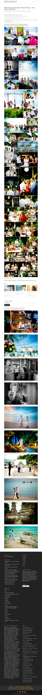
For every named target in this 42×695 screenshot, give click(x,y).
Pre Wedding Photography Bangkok (28, 659)
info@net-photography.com (15, 22)
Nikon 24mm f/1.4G (25, 646)
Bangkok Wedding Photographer (27, 630)
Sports (6, 612)
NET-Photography (8, 11)
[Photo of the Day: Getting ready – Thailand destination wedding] (21, 380)
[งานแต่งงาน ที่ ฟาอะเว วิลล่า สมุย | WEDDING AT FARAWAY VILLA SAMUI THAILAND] (32, 288)
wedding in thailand (34, 676)
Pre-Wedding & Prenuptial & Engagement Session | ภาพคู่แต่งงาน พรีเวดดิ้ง (30, 657)
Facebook (15, 278)
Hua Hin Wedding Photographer (27, 643)
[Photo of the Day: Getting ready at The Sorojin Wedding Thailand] (21, 404)
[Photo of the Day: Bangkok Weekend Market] (21, 332)
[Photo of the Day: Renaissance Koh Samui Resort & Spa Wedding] (21, 476)
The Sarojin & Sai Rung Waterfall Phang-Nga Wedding (16, 429)
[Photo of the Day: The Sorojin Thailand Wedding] (21, 428)
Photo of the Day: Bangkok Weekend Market (14, 309)
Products (6, 611)
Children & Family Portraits (9, 592)
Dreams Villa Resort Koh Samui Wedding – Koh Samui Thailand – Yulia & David (9, 292)
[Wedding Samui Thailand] (21, 288)
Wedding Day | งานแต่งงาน (27, 676)
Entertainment (7, 597)
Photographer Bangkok (26, 651)
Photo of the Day (8, 603)
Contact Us (12, 686)
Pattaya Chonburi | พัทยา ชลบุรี (27, 649)
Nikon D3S (30, 648)
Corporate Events (8, 595)
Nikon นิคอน (35, 648)
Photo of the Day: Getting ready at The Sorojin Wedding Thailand (18, 381)
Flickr (19, 278)
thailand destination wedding (27, 665)
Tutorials (6, 617)
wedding (30, 675)
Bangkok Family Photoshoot (9, 582)
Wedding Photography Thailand (27, 681)
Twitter (24, 562)
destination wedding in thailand (27, 638)
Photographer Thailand (33, 651)
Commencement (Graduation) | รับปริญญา (12, 594)
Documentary (35, 638)
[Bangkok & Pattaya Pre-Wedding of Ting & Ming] (21, 548)
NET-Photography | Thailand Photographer (21, 693)
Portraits (6, 605)
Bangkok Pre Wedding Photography (28, 628)
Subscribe (7, 305)
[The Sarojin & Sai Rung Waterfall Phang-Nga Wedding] (21, 452)
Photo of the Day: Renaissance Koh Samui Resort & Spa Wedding (18, 453)
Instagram (6, 600)
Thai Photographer (25, 675)
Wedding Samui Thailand (20, 291)
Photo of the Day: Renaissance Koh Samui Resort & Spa (16, 477)
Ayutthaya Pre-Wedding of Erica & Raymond (13, 501)
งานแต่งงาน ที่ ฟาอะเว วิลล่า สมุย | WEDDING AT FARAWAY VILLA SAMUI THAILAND (32, 292)
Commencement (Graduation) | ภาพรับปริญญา (29, 635)
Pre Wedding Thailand (26, 662)
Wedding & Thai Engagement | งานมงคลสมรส (23, 11)
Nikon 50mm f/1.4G (32, 646)
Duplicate (24, 640)
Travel (6, 615)
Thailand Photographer (26, 667)
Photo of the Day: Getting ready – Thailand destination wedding (18, 357)
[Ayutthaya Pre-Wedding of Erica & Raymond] (21, 524)
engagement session (29, 640)
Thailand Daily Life (8, 614)
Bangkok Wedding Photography (27, 632)
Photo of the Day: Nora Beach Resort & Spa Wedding (15, 333)
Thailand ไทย (32, 673)
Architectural (7, 589)
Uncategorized (7, 618)
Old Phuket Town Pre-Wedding (10, 578)
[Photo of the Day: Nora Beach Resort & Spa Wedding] (21, 356)
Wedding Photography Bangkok (27, 680)
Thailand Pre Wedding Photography (28, 668)
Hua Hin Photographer (26, 641)
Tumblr (22, 17)
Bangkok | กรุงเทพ (25, 633)
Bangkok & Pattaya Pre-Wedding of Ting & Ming (14, 525)
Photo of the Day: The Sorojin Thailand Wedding (14, 405)
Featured (13, 11)
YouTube (24, 561)
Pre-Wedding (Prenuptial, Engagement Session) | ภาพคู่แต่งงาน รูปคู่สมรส (20, 687)
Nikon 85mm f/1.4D (25, 648)
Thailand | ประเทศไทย (26, 673)
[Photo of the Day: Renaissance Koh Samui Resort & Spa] (21, 500)
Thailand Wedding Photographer (27, 670)
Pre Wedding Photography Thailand (28, 660)
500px (24, 559)
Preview (6, 609)
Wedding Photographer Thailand (27, 678)
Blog (5, 591)
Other (24, 565)
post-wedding (25, 654)
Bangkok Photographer (26, 627)
